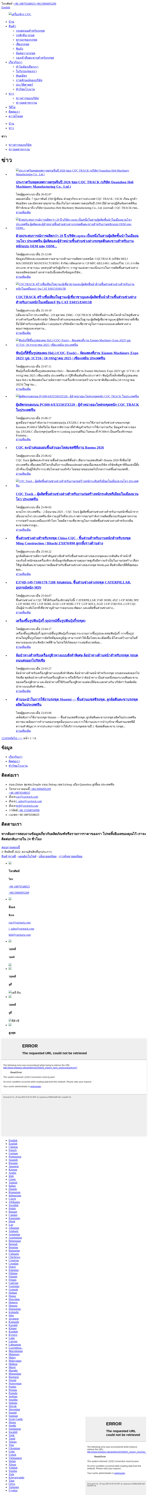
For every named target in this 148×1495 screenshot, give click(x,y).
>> (21, 738)
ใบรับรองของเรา (26, 71)
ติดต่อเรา (14, 111)
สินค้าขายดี (8, 856)
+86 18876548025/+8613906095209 (35, 3)
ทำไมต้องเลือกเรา (27, 66)
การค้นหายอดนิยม (70, 856)
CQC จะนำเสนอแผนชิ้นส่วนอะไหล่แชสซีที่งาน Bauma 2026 (60, 447)
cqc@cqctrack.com (27, 796)
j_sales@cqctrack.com (29, 801)
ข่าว (11, 93)
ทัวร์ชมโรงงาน (25, 89)
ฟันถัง (19, 48)
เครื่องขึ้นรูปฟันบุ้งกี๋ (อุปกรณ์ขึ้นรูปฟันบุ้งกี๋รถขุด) (50, 621)
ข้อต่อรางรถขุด (25, 53)
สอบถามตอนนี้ (10, 847)
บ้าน (11, 21)
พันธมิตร (21, 75)
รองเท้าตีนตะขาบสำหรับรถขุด (35, 57)
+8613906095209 (19, 892)
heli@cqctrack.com (27, 805)
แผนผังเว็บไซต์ (27, 856)
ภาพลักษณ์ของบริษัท (29, 80)
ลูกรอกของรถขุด (26, 39)
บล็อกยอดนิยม (48, 856)
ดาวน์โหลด (16, 116)
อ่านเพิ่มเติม (23, 212)
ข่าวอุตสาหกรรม (26, 102)
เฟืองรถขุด (22, 44)
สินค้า (12, 26)
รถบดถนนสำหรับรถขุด (30, 30)
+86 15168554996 (29, 810)
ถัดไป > (14, 738)
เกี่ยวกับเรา (15, 62)
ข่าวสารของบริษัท (27, 98)
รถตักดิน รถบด (25, 35)
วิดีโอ (12, 107)
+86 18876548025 (19, 886)
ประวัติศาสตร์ (24, 84)
